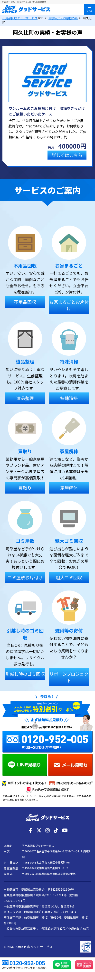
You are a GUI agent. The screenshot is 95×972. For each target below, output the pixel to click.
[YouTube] (64, 830)
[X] (39, 830)
